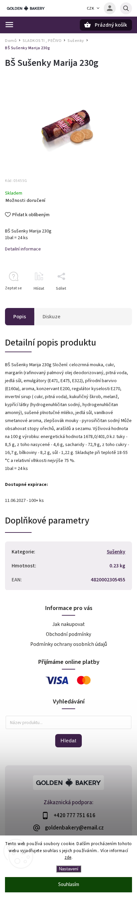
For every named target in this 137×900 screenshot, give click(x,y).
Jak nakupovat (68, 624)
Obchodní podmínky (68, 634)
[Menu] (9, 25)
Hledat (68, 740)
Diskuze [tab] (52, 316)
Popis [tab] (19, 316)
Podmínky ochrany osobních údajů (68, 644)
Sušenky (116, 551)
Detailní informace (23, 249)
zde (68, 857)
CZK (90, 8)
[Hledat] (126, 8)
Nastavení (68, 868)
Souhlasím (68, 884)
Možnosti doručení (26, 200)
